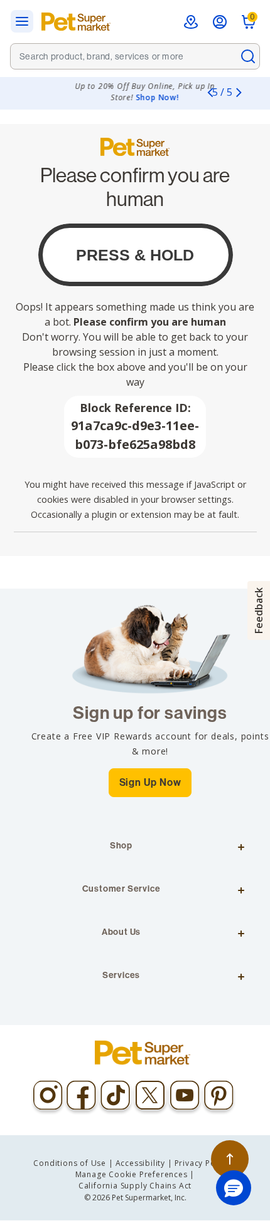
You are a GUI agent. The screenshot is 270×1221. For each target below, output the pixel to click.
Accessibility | (144, 1163)
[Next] (238, 92)
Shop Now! (133, 97)
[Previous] (209, 92)
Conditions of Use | (73, 1163)
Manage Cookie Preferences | (135, 1174)
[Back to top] (230, 1159)
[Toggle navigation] (25, 22)
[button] (233, 1187)
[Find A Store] (190, 21)
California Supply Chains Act (135, 1185)
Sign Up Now (150, 782)
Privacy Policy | (206, 1163)
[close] (248, 56)
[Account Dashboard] (219, 21)
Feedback (259, 610)
